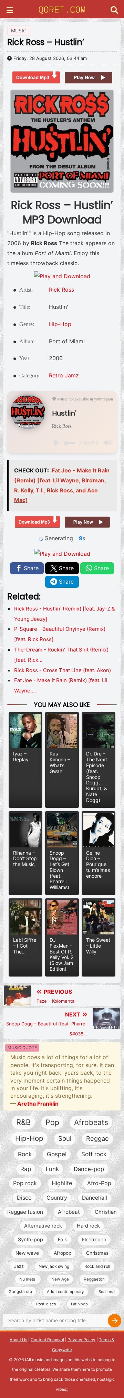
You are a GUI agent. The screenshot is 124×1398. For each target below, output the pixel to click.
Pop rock (25, 1183)
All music (34, 1359)
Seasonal (107, 1291)
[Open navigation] (10, 11)
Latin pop (79, 1304)
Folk (62, 1239)
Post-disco (46, 1304)
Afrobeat (69, 1212)
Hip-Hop (60, 324)
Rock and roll (97, 1266)
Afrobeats (91, 1122)
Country (56, 1197)
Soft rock (93, 1154)
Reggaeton (94, 1279)
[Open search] (114, 11)
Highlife (62, 1183)
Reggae (97, 1138)
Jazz (19, 1266)
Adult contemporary (65, 1291)
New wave (27, 1253)
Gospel (56, 1154)
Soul (64, 1139)
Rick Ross (61, 289)
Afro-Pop (99, 1183)
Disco (24, 1197)
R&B (23, 1122)
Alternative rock (43, 1226)
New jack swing (54, 1266)
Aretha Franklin (38, 1103)
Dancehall (94, 1197)
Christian (106, 1212)
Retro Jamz (64, 375)
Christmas (97, 1253)
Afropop (62, 1253)
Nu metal (28, 1279)
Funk (52, 1169)
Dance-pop (89, 1169)
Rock (25, 1154)
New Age (60, 1279)
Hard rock (88, 1226)
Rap (25, 1168)
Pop (52, 1122)
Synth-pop (30, 1239)
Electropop (94, 1239)
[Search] (114, 1321)
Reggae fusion (25, 1212)
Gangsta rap (20, 1291)
